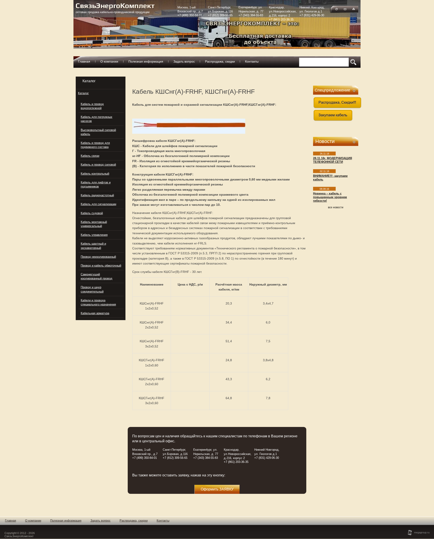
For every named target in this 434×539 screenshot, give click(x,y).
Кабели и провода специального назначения (98, 302)
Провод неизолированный (98, 256)
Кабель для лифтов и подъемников (96, 184)
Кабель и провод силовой (98, 164)
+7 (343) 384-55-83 (250, 15)
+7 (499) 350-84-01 (189, 15)
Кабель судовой (92, 213)
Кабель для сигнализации (98, 204)
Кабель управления (94, 235)
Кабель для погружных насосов (96, 119)
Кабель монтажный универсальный (94, 224)
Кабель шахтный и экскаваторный (93, 245)
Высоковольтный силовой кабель (98, 132)
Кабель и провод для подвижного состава (95, 145)
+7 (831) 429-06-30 (312, 15)
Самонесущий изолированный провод (96, 276)
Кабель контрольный (95, 173)
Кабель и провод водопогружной (92, 106)
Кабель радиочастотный (97, 195)
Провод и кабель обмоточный (101, 265)
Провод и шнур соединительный (92, 289)
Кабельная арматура (95, 313)
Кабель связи (90, 155)
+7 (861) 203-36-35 (281, 19)
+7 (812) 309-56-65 (220, 15)
